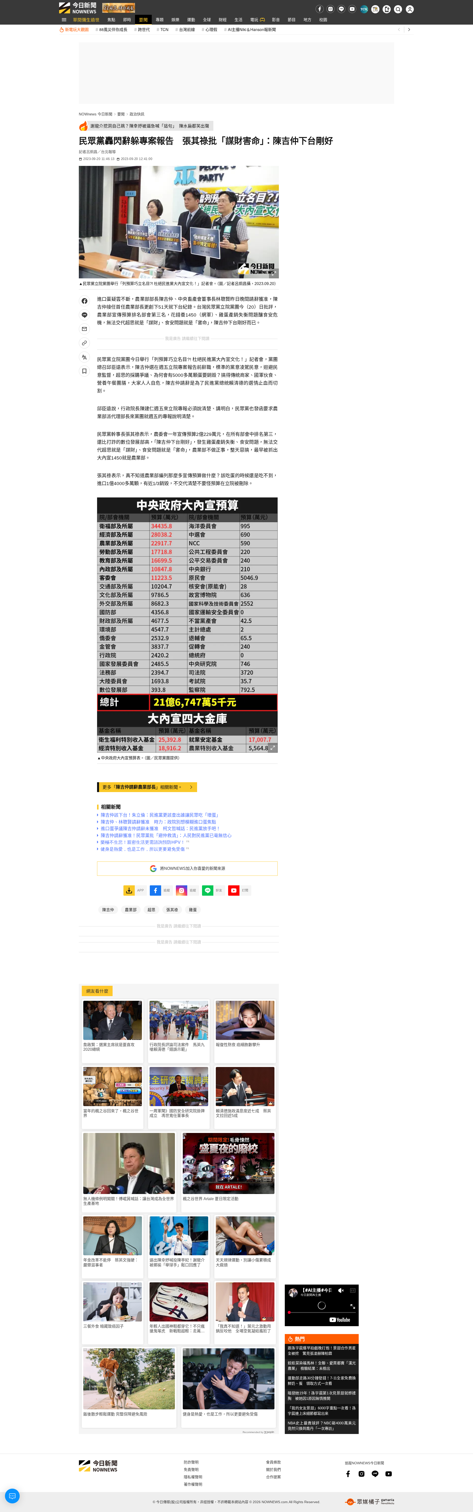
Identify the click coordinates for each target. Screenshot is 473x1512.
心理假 (211, 29)
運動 (191, 19)
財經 (223, 19)
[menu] (64, 20)
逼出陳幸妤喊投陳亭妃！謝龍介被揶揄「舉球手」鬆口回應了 (177, 1262)
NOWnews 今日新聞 (95, 114)
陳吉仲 (108, 909)
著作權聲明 (193, 1484)
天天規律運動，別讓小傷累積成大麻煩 (243, 1262)
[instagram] (330, 9)
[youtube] (352, 9)
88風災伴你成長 (113, 29)
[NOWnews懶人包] (375, 9)
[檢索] (398, 9)
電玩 (254, 19)
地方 (307, 19)
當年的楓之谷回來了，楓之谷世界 (110, 1113)
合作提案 (273, 1477)
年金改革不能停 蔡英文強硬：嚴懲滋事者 (110, 1262)
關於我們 (273, 1469)
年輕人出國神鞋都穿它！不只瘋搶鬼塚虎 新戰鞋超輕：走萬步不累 (177, 1328)
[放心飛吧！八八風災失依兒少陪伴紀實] (118, 7)
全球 (207, 19)
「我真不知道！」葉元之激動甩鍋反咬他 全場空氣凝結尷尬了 (243, 1328)
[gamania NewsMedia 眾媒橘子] (369, 1502)
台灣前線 (187, 29)
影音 (276, 19)
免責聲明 (191, 1469)
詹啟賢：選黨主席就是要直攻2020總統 (109, 1047)
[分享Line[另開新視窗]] (84, 314)
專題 (160, 19)
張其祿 (172, 909)
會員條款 (273, 1462)
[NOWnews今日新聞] (77, 8)
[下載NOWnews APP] (387, 9)
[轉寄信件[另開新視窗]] (84, 328)
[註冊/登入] (410, 9)
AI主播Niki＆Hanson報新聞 (252, 29)
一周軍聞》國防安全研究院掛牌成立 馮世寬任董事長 (177, 1113)
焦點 (111, 19)
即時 (127, 19)
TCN (164, 29)
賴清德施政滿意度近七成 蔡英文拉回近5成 (243, 1113)
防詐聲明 (191, 1462)
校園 (323, 19)
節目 (292, 19)
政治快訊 (137, 114)
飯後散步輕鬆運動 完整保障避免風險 (115, 1414)
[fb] (320, 9)
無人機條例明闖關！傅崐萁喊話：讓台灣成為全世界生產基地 (128, 1201)
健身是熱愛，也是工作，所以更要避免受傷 (220, 1414)
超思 (151, 909)
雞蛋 (193, 909)
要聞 (143, 19)
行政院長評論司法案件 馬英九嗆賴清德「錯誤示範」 (177, 1047)
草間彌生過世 (86, 19)
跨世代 (144, 29)
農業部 (131, 909)
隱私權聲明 (193, 1477)
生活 (238, 19)
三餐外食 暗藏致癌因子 (103, 1326)
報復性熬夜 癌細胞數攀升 (238, 1045)
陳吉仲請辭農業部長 (136, 787)
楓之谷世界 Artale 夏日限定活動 (210, 1199)
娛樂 (175, 19)
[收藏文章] (84, 371)
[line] (341, 9)
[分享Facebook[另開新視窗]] (84, 300)
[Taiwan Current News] (364, 9)
